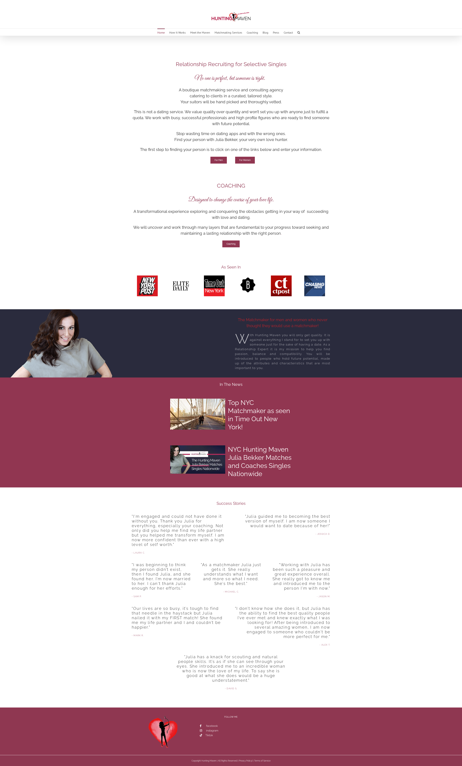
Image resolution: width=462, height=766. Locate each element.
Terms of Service (262, 761)
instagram (212, 730)
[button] (298, 32)
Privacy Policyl (245, 761)
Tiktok (209, 735)
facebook (212, 726)
